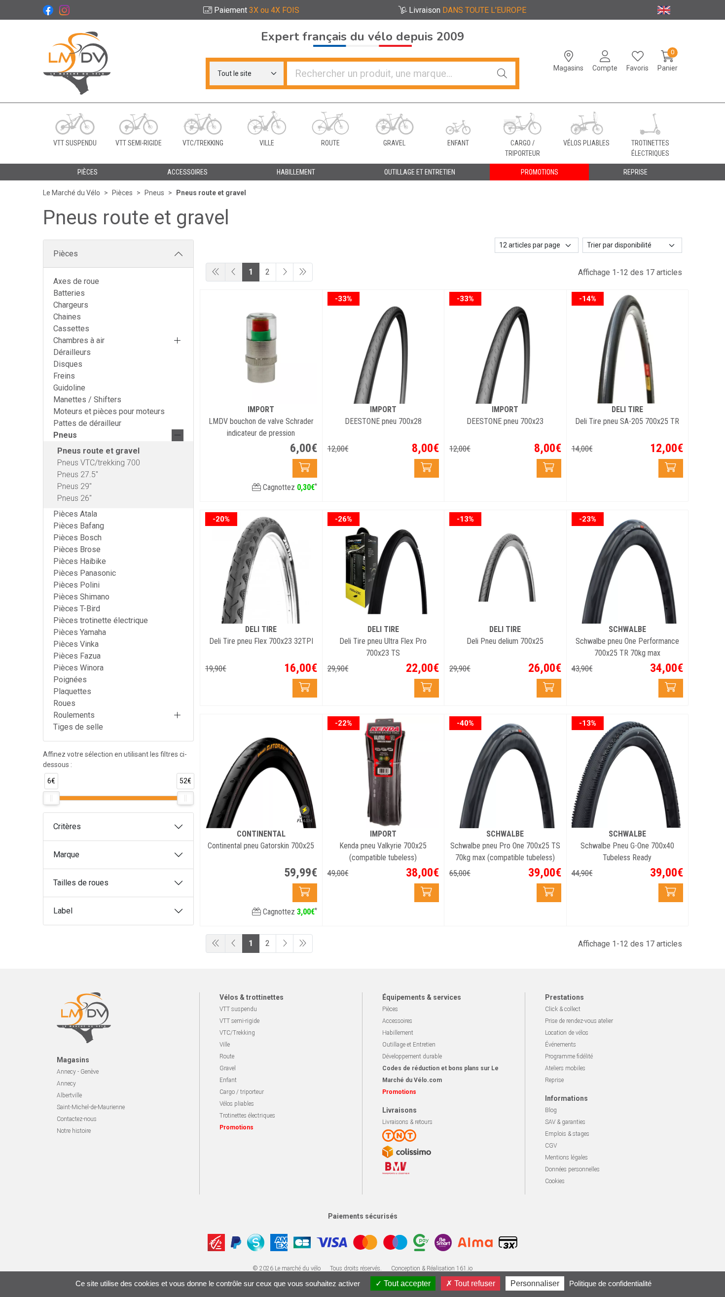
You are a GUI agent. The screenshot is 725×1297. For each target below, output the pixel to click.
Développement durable (412, 1056)
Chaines (67, 316)
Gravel (227, 1068)
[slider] (51, 798)
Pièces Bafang (78, 525)
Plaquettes (72, 691)
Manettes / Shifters (87, 399)
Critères (67, 826)
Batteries (69, 293)
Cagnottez (289, 487)
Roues (64, 703)
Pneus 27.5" (77, 474)
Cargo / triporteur (241, 1091)
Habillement (397, 1032)
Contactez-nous (77, 1119)
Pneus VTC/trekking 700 (98, 462)
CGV (551, 1145)
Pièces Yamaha (79, 632)
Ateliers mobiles (565, 1068)
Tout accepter (406, 1283)
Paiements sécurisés (363, 1216)
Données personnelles (572, 1169)
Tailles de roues (81, 882)
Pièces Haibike (79, 561)
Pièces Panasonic (84, 573)
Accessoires (397, 1020)
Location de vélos (566, 1032)
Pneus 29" (74, 486)
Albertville (69, 1095)
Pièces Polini (76, 585)
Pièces (65, 253)
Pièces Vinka (76, 644)
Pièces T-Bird (76, 608)
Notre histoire (74, 1130)
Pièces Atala (75, 514)
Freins (64, 376)
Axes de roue (76, 281)
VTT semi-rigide (239, 1020)
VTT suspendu (238, 1009)
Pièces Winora (78, 667)
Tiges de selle (78, 727)
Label (62, 910)
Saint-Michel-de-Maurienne (91, 1107)
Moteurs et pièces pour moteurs (109, 411)
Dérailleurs (72, 352)
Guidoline (69, 387)
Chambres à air (79, 340)
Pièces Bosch (77, 537)
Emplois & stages (567, 1133)
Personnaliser (534, 1283)
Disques (67, 364)
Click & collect (562, 1009)
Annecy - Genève (78, 1071)
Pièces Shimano (81, 596)
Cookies (555, 1181)
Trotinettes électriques (247, 1115)
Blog (551, 1110)
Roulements (74, 715)
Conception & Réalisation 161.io (431, 1268)
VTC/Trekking (237, 1032)
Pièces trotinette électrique (100, 620)
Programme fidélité (569, 1056)
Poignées (70, 679)
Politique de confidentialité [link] (610, 1283)
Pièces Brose (77, 549)
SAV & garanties (565, 1122)
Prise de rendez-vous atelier (579, 1020)
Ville (224, 1044)
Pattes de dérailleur (87, 423)
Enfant (228, 1080)
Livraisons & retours (407, 1122)
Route (226, 1056)
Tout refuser (473, 1283)
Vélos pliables (236, 1103)
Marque (66, 854)
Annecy (66, 1083)
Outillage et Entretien (408, 1044)
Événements (560, 1044)
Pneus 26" (74, 498)
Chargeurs (70, 305)
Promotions (539, 172)
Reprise (554, 1080)
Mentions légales (566, 1157)
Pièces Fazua (77, 656)
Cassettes (71, 328)
